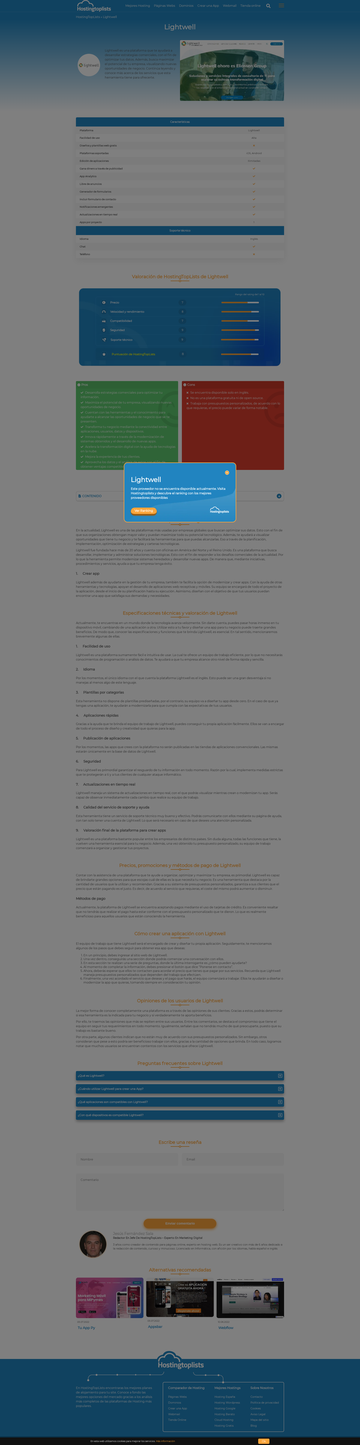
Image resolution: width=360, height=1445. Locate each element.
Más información (165, 1441)
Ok (264, 1441)
